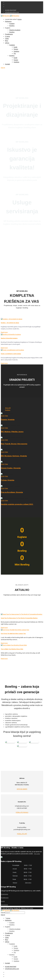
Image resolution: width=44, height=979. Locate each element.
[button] (22, 266)
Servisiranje (4, 905)
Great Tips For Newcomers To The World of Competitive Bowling (19, 618)
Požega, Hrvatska (7, 480)
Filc (15, 53)
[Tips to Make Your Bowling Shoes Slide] (14, 645)
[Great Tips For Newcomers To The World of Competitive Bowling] (21, 614)
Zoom (3, 416)
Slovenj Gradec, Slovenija (11, 468)
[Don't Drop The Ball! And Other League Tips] (15, 630)
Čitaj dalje (37, 854)
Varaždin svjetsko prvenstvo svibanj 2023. (17, 504)
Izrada (3, 901)
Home (19, 19)
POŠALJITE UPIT (22, 834)
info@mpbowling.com (12, 12)
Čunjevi (16, 49)
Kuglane (11, 23)
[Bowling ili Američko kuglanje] (11, 334)
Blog (6, 40)
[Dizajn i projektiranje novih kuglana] (12, 350)
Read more (4, 332)
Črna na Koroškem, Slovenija (12, 492)
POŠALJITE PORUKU (22, 812)
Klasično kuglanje (14, 30)
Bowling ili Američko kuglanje (9, 338)
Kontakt (7, 64)
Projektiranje (9, 34)
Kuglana (7, 410)
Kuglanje (12, 45)
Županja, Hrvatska (7, 420)
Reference (8, 21)
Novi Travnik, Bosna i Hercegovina (14, 444)
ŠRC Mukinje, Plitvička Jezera (12, 432)
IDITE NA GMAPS (22, 789)
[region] (22, 254)
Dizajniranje (4, 894)
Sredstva (16, 51)
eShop (7, 43)
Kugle (15, 47)
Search (3, 912)
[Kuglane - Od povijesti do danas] (11, 319)
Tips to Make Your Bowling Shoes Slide (12, 649)
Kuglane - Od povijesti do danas (10, 322)
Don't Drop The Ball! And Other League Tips (13, 633)
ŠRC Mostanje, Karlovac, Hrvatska (14, 456)
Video (7, 38)
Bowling (11, 25)
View (6, 416)
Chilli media (29, 908)
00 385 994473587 (10, 10)
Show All (8, 408)
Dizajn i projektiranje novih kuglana (11, 353)
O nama (7, 36)
